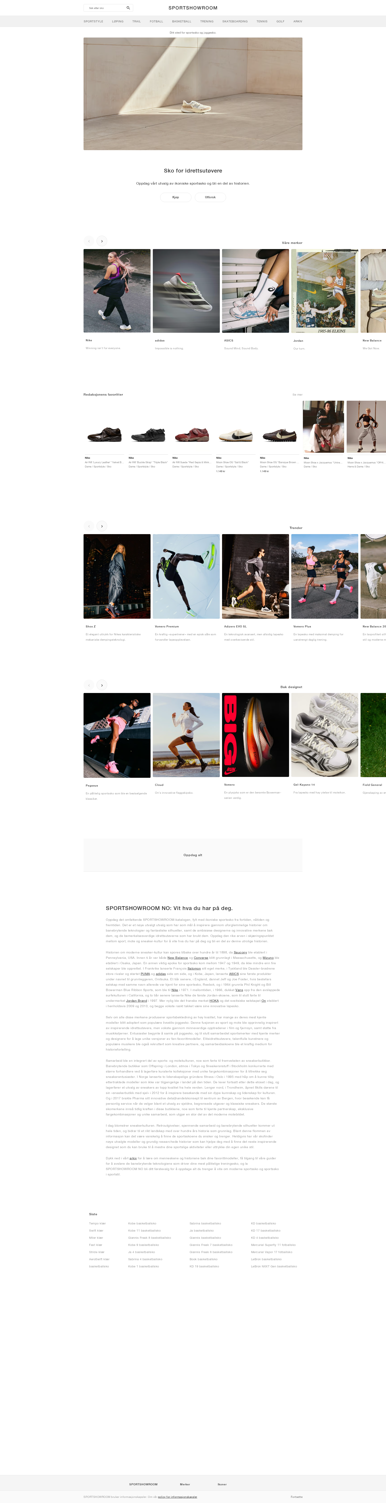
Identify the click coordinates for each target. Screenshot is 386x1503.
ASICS (234, 974)
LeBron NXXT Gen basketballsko (274, 1266)
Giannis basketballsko (205, 1237)
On (264, 1000)
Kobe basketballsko (142, 1223)
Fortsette (297, 1497)
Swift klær (96, 1230)
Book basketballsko (204, 1259)
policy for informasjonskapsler (177, 1497)
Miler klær (96, 1237)
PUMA (145, 974)
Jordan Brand (136, 1000)
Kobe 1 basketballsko (143, 1266)
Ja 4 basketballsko (141, 1252)
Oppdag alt (193, 855)
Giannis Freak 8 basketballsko (149, 1237)
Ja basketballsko (202, 1230)
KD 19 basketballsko (204, 1266)
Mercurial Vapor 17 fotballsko (271, 1252)
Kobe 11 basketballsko (144, 1230)
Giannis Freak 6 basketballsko (211, 1252)
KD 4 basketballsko (265, 1237)
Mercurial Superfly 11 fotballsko (273, 1245)
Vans (239, 990)
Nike (175, 990)
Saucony (240, 952)
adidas (161, 974)
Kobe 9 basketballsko (143, 1245)
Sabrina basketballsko (205, 1223)
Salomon (194, 968)
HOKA (214, 1000)
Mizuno (268, 957)
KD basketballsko (263, 1223)
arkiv (133, 1158)
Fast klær (95, 1245)
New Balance (178, 957)
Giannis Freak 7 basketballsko (211, 1245)
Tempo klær (97, 1223)
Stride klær (97, 1252)
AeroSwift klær (99, 1259)
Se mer (297, 394)
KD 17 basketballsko (266, 1230)
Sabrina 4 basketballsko (145, 1259)
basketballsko (99, 1266)
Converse (201, 957)
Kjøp (175, 197)
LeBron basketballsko (266, 1259)
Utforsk (210, 197)
